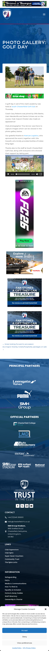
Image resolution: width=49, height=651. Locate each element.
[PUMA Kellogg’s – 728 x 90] (24, 98)
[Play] (8, 174)
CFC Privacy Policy (29, 648)
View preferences (24, 643)
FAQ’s (7, 580)
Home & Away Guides (14, 593)
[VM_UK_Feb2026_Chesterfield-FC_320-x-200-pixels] (24, 274)
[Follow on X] (22, 506)
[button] (45, 609)
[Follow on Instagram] (27, 506)
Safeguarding (10, 577)
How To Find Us (11, 587)
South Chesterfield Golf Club (23, 107)
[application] (24, 165)
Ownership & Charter (13, 599)
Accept (24, 630)
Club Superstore (11, 550)
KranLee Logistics (31, 136)
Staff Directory (11, 596)
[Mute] (37, 174)
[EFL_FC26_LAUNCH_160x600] (24, 247)
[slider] (23, 174)
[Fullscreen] (41, 174)
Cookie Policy (17, 648)
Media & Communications (15, 583)
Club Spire (9, 553)
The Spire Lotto (11, 562)
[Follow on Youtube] (31, 506)
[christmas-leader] (25, 6)
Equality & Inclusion (13, 590)
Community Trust (12, 559)
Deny (24, 637)
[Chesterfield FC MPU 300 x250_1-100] (24, 306)
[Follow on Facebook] (17, 506)
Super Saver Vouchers (14, 556)
